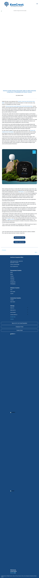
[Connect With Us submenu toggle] (28, 314)
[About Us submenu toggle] (28, 307)
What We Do (13, 310)
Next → (36, 252)
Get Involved (12, 312)
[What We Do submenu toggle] (28, 310)
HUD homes (21, 191)
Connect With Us (13, 314)
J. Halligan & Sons (10, 219)
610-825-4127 (15, 266)
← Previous (3, 250)
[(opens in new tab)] (12, 371)
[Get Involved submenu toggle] (28, 312)
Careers (12, 319)
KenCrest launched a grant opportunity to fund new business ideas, (19, 106)
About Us (12, 307)
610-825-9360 (16, 264)
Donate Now (12, 316)
